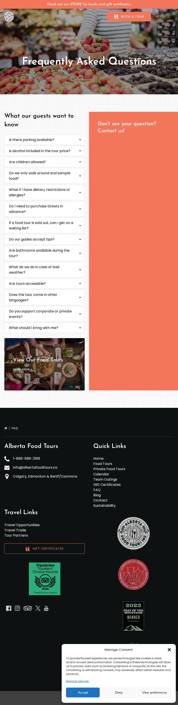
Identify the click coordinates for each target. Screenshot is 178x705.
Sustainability (104, 505)
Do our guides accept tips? (31, 239)
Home (98, 458)
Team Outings (105, 479)
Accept (83, 692)
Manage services (77, 681)
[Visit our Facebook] (8, 608)
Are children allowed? (27, 161)
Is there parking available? (31, 139)
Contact (100, 500)
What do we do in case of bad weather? (34, 269)
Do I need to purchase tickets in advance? (36, 209)
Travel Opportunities (22, 524)
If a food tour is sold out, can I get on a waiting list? (41, 225)
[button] (169, 649)
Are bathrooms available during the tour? (39, 253)
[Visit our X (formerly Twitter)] (38, 608)
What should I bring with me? (33, 327)
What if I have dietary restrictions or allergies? (39, 192)
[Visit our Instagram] (17, 608)
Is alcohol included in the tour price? (39, 150)
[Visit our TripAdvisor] (27, 608)
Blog (97, 495)
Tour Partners (16, 535)
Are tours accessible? (27, 283)
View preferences (154, 692)
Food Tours (102, 463)
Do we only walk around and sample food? (39, 176)
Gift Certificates (107, 484)
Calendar (101, 474)
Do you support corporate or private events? (40, 314)
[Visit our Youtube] (46, 608)
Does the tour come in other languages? (33, 297)
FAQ (15, 428)
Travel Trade (15, 530)
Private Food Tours (109, 468)
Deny (119, 692)
